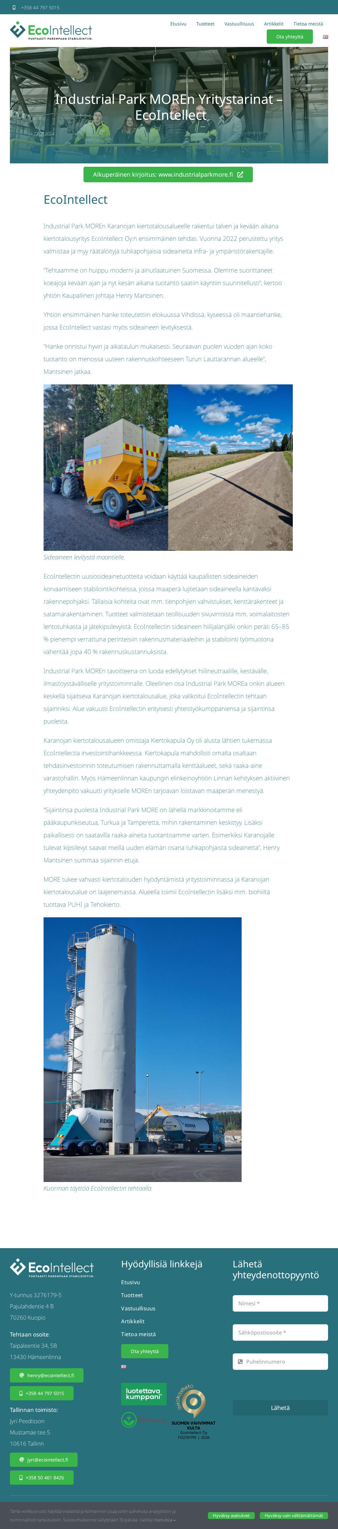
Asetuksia (163, 1520)
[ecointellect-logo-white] (52, 1261)
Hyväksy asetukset (231, 1515)
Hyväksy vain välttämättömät (294, 1515)
